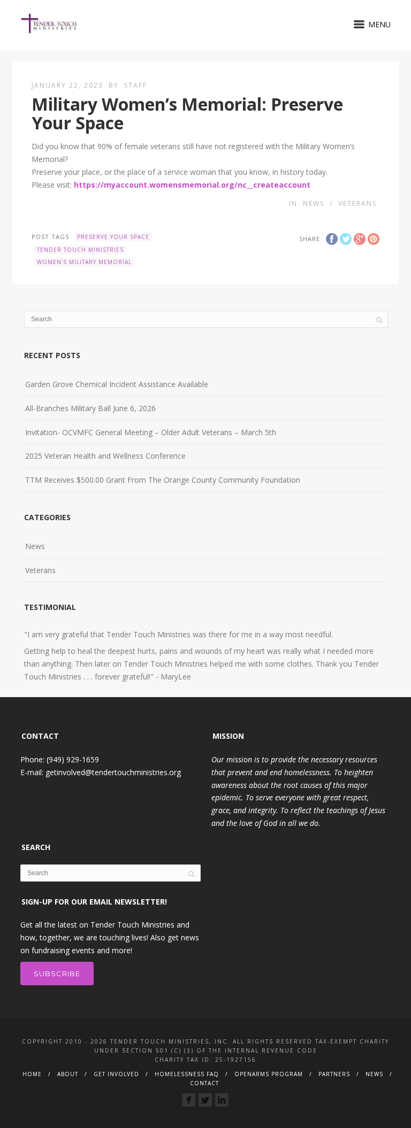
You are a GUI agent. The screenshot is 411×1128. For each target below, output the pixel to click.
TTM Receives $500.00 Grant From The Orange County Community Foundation (162, 480)
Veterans (357, 203)
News (313, 203)
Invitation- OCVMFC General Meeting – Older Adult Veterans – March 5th (150, 432)
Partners (334, 1074)
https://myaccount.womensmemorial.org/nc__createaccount (192, 185)
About (67, 1074)
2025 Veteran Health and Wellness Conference (105, 456)
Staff (135, 85)
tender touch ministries (80, 249)
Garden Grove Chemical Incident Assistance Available (116, 384)
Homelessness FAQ (187, 1074)
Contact (204, 1083)
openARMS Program (268, 1074)
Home (32, 1074)
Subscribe (57, 973)
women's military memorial (84, 262)
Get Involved (116, 1074)
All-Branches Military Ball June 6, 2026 (90, 408)
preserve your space (113, 237)
